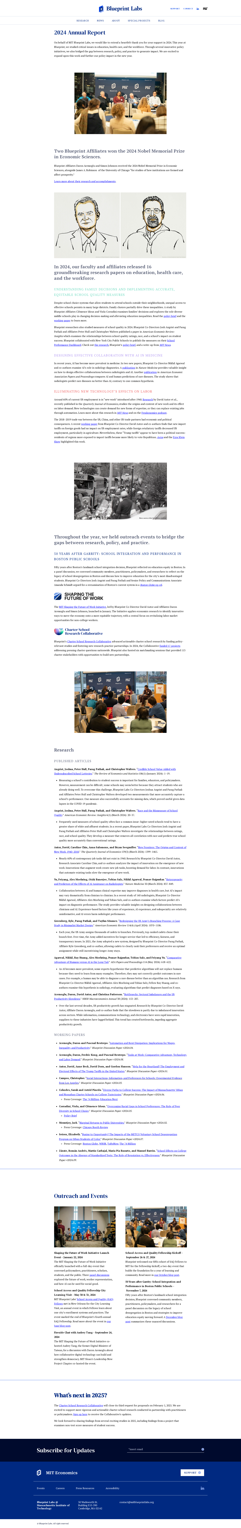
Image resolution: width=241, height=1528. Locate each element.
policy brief (170, 316)
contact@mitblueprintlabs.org (137, 1502)
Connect (188, 8)
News (100, 20)
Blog (161, 20)
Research (83, 20)
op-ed (151, 584)
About (116, 20)
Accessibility (112, 1488)
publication (150, 372)
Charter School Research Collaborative (89, 641)
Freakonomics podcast (154, 412)
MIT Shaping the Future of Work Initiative (82, 606)
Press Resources (85, 1488)
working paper (62, 320)
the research (101, 345)
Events (41, 1488)
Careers (60, 1488)
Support (175, 8)
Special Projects (139, 20)
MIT (205, 8)
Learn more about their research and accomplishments (85, 181)
